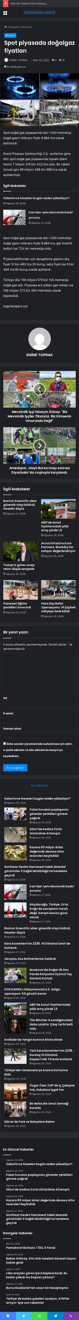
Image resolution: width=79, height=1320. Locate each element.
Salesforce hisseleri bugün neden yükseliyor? (36, 198)
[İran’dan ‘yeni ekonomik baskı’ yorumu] (14, 217)
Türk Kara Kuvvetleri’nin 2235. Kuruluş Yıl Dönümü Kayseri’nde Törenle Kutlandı (51, 1055)
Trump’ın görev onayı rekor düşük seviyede (19, 567)
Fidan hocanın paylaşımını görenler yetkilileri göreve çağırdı (49, 814)
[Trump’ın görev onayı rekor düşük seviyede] (20, 551)
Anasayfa (13, 27)
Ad (6, 698)
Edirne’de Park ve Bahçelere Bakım (29, 1122)
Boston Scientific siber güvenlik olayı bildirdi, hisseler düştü (20, 505)
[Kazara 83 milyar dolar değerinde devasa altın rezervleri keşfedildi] (15, 852)
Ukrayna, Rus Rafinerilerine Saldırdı (30, 959)
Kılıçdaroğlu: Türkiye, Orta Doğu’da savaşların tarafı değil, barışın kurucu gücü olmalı (49, 910)
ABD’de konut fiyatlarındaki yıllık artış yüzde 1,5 (54, 526)
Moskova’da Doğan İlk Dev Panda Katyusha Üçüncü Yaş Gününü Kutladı (51, 974)
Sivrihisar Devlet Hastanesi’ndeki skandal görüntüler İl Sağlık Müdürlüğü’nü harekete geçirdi (35, 871)
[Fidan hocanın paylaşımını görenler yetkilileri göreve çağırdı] (15, 815)
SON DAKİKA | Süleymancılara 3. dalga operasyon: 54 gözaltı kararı (32, 991)
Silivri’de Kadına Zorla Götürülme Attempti (36, 3)
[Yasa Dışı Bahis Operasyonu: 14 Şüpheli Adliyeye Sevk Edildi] (58, 590)
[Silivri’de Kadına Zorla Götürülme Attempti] (15, 834)
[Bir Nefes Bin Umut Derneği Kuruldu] (15, 1109)
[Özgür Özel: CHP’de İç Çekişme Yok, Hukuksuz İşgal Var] (15, 1091)
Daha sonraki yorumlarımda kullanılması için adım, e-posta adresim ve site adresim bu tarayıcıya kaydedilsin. (38, 750)
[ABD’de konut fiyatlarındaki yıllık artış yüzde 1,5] (58, 509)
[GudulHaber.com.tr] (39, 12)
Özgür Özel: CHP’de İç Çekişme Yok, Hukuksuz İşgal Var (52, 1087)
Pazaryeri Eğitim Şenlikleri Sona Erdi (17, 605)
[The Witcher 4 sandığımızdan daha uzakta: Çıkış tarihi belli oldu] (15, 1025)
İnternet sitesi (12, 728)
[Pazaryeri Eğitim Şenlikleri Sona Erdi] (20, 590)
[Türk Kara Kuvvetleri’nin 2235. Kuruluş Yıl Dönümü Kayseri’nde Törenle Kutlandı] (15, 1056)
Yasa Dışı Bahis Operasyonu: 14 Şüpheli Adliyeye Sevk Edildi (58, 607)
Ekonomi (26, 27)
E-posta (9, 713)
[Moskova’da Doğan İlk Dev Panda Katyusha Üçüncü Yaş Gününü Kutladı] (15, 975)
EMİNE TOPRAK (19, 60)
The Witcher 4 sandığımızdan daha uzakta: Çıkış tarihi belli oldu (51, 1024)
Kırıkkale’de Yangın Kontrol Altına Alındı (33, 1040)
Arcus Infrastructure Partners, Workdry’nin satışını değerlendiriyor (58, 547)
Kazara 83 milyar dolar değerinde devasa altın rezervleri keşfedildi (47, 851)
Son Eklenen (40, 785)
